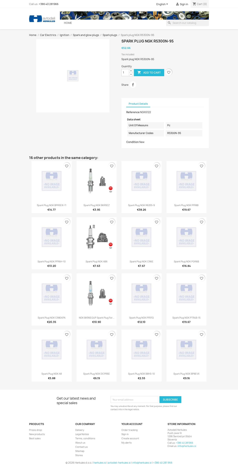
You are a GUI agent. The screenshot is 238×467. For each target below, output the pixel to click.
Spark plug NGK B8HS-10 (141, 373)
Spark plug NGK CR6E (141, 261)
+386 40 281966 (48, 4)
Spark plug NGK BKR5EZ (97, 205)
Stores (79, 455)
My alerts (126, 442)
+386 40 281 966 (162, 462)
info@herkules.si (187, 446)
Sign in (125, 434)
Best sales (35, 438)
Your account (131, 424)
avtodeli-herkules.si (119, 462)
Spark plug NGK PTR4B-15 (186, 317)
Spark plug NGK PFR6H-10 (52, 261)
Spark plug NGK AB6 (97, 261)
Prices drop (35, 430)
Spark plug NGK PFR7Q (141, 317)
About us (80, 442)
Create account (130, 438)
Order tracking (129, 430)
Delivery (79, 430)
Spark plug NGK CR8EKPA (51, 317)
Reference (133, 112)
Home (68, 23)
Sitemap (79, 451)
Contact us (81, 446)
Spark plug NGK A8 (51, 373)
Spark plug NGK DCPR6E (96, 373)
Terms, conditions (85, 438)
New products (37, 434)
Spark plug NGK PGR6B (186, 261)
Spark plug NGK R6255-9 (141, 205)
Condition (132, 142)
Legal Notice (82, 434)
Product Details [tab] (138, 103)
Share (133, 84)
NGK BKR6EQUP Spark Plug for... (96, 317)
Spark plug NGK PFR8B (186, 205)
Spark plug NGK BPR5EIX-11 (51, 205)
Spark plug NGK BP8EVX (186, 373)
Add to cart (149, 72)
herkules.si (100, 462)
